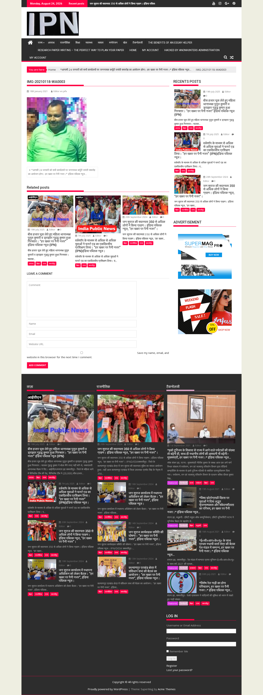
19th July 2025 (37, 229)
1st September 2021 (180, 445)
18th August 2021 (210, 531)
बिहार (38, 263)
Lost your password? (179, 670)
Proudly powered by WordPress (108, 689)
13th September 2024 (142, 558)
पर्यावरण (198, 482)
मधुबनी (198, 525)
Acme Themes (167, 689)
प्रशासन (193, 568)
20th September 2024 (136, 217)
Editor (52, 229)
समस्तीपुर (52, 263)
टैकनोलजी (138, 42)
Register (171, 665)
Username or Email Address (183, 625)
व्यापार (101, 42)
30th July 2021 (208, 574)
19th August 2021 (210, 489)
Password (172, 638)
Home (133, 50)
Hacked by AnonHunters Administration (192, 50)
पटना (191, 482)
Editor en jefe (60, 91)
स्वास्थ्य (89, 42)
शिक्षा (78, 42)
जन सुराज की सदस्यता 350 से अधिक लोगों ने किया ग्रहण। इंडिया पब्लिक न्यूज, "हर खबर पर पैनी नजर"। (137, 3)
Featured (172, 482)
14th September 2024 (142, 523)
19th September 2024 (72, 561)
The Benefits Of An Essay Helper (170, 42)
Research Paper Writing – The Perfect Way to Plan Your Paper (81, 50)
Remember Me (178, 651)
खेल (125, 42)
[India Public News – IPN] (30, 42)
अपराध (51, 42)
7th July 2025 (84, 235)
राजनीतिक (65, 42)
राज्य (40, 42)
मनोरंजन (113, 42)
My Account (150, 50)
